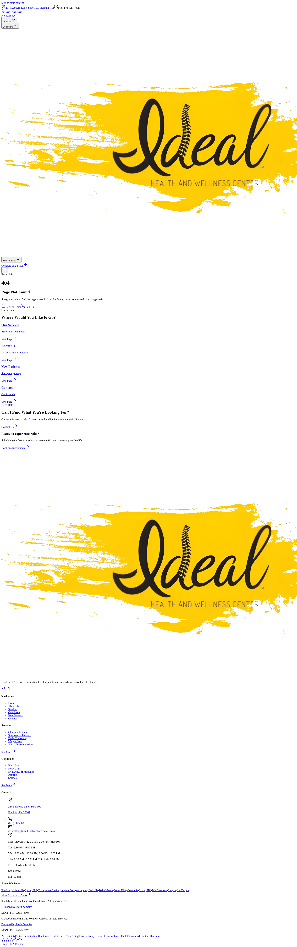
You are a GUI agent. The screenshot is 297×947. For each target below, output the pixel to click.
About (11, 15)
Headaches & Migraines (21, 771)
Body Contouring (17, 738)
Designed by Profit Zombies (16, 906)
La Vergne (183, 890)
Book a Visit (16, 265)
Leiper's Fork (67, 890)
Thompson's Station (48, 890)
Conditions (8, 26)
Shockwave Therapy (19, 735)
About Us (13, 706)
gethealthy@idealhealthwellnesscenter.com (31, 831)
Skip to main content (12, 2)
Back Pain (13, 765)
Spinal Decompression (20, 744)
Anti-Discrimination (26, 936)
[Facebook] (3, 689)
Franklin (5, 890)
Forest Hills (120, 890)
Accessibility (8, 936)
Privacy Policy (87, 936)
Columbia (132, 890)
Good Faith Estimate (125, 936)
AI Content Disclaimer (149, 936)
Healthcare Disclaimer (50, 936)
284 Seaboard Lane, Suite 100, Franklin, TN (30, 7)
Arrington (81, 890)
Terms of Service (104, 936)
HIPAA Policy (70, 936)
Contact (5, 265)
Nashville (93, 890)
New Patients (9, 260)
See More (6, 752)
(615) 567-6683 (14, 12)
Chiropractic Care (18, 732)
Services (7, 21)
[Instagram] (8, 689)
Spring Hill (31, 890)
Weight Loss (15, 741)
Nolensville (18, 890)
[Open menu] (4, 270)
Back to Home (13, 306)
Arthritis (12, 774)
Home (4, 15)
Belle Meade (106, 890)
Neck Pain (14, 768)
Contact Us (7, 427)
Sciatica (12, 777)
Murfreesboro (159, 890)
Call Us (29, 306)
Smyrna (172, 890)
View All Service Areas (14, 895)
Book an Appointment (13, 447)
